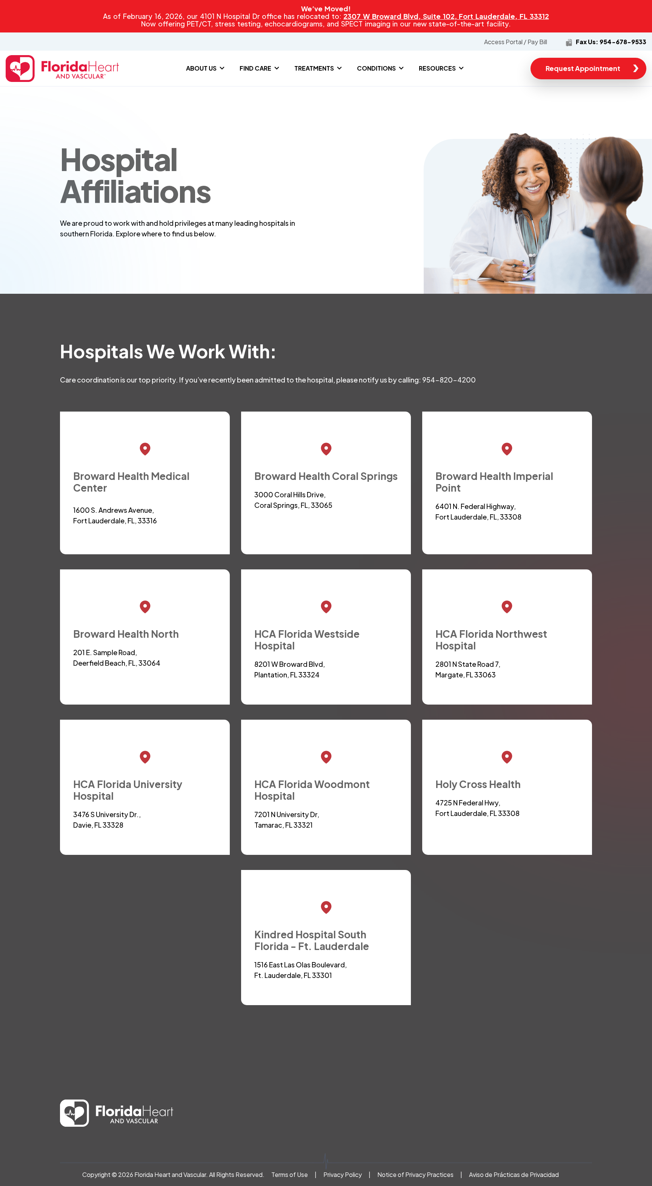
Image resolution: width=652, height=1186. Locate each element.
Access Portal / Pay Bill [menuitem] (515, 42)
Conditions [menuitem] (376, 68)
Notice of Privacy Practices (416, 1174)
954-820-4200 (449, 379)
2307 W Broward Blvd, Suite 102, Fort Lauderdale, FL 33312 (446, 16)
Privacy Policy (342, 1174)
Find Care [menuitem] (255, 68)
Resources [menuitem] (437, 68)
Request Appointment (583, 68)
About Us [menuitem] (201, 68)
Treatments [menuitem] (314, 68)
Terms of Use (289, 1174)
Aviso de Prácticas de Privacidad (514, 1174)
